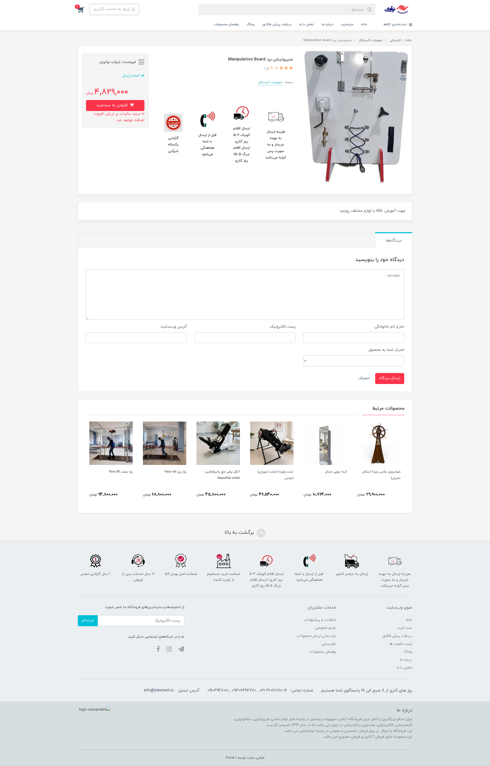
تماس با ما (306, 24)
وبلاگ (250, 24)
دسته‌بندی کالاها (396, 24)
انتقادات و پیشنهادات (320, 619)
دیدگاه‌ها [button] (394, 241)
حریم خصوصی (325, 627)
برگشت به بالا (240, 532)
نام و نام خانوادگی (389, 326)
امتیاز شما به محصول (386, 350)
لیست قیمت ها (400, 643)
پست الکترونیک (283, 326)
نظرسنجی (328, 643)
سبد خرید (404, 627)
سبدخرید (347, 24)
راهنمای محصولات (226, 24)
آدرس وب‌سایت (174, 326)
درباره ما (327, 24)
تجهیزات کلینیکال (270, 82)
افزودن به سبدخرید (112, 105)
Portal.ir (231, 758)
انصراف (364, 378)
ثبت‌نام (88, 620)
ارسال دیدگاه (389, 378)
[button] (84, 9)
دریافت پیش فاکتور (277, 24)
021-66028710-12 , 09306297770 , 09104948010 (247, 690)
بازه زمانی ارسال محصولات (316, 636)
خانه (364, 24)
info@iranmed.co (159, 690)
